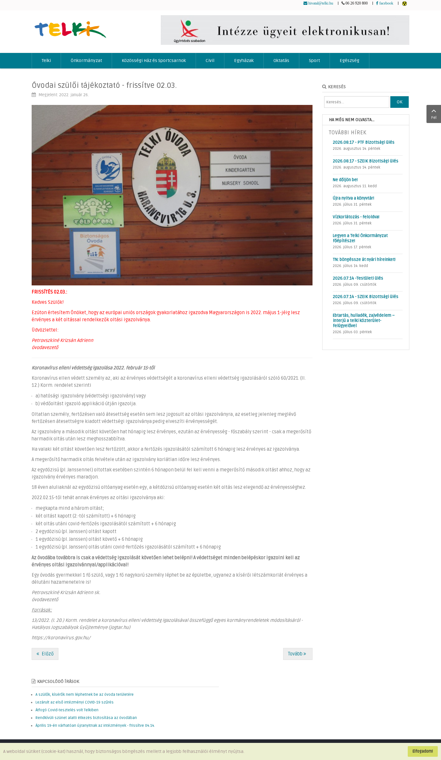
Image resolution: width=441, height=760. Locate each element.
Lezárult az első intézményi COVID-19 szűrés (75, 702)
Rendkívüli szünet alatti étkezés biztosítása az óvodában (86, 717)
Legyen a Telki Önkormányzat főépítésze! (360, 238)
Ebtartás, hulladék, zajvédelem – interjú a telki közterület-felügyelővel (364, 320)
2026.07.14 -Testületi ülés (358, 278)
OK (399, 102)
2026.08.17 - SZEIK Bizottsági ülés (365, 161)
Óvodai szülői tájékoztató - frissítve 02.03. (104, 85)
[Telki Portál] (70, 26)
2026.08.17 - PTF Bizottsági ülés (364, 142)
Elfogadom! (423, 751)
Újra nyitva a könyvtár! (353, 198)
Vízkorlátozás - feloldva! (356, 217)
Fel (433, 117)
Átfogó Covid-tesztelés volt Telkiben (67, 710)
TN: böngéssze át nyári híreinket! (364, 259)
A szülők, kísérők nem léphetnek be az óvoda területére (85, 694)
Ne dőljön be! (345, 179)
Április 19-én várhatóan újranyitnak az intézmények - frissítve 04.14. (95, 725)
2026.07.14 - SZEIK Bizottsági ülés (365, 296)
